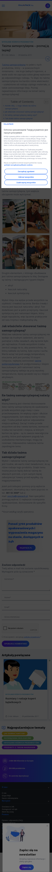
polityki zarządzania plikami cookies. (18, 165)
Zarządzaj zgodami (26, 171)
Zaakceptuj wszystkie (26, 182)
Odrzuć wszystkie (26, 177)
